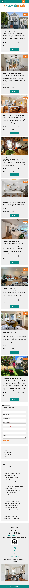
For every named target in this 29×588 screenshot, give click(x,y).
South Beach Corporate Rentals (11, 514)
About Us (14, 548)
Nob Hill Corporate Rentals (10, 494)
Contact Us (14, 553)
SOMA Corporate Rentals (10, 512)
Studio (5, 450)
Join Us (14, 552)
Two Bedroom (7, 454)
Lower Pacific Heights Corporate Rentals (13, 486)
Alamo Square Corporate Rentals (11, 471)
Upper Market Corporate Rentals (11, 518)
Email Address (6, 414)
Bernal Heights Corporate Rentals (12, 473)
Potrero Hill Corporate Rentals (11, 505)
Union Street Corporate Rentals (11, 469)
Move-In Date (6, 422)
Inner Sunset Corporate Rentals (11, 484)
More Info (14, 49)
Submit (6, 440)
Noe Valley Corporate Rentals (11, 497)
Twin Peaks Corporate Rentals (11, 516)
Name (4, 410)
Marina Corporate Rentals (10, 488)
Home (14, 547)
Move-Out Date (7, 427)
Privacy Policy (14, 555)
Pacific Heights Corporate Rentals (12, 503)
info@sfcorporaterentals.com (14, 535)
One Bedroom (7, 452)
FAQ (14, 550)
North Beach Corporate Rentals (11, 501)
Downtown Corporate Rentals (11, 477)
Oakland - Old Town (9, 466)
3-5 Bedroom (7, 456)
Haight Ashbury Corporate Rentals (12, 479)
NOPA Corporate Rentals (10, 499)
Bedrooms (6, 431)
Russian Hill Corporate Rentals (11, 509)
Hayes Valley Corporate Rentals (11, 481)
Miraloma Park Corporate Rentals (12, 490)
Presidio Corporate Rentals (10, 507)
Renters (5, 435)
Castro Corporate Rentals (10, 475)
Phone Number (7, 418)
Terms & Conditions (14, 556)
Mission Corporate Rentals (10, 492)
